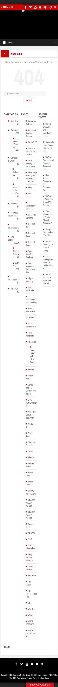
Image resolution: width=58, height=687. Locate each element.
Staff (30, 539)
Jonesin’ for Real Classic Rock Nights (31, 389)
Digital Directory (29, 280)
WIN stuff (14, 288)
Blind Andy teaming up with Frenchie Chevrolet (31, 177)
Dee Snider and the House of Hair (31, 268)
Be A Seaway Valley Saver (31, 163)
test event (32, 575)
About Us (14, 121)
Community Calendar (30, 207)
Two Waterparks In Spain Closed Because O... (48, 217)
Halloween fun (17, 173)
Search (29, 100)
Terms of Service (30, 568)
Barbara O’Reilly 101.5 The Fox (31, 151)
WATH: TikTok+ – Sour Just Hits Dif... (47, 279)
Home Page (29, 377)
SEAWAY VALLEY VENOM (30, 503)
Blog (30, 187)
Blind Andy (15, 130)
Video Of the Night (15, 144)
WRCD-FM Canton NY (30, 633)
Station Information (30, 547)
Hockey (31, 369)
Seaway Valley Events (31, 492)
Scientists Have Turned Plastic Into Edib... (48, 146)
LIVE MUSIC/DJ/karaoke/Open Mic (36, 403)
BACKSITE (32, 142)
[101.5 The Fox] (29, 11)
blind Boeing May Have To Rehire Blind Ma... (48, 262)
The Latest (11, 238)
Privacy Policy (30, 465)
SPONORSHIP (14, 227)
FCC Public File (30, 334)
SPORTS (31, 533)
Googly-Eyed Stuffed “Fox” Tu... (48, 232)
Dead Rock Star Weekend (30, 254)
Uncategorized (14, 279)
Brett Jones (29, 195)
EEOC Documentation (39, 675)
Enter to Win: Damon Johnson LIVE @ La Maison (31, 313)
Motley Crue (30, 425)
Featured (14, 203)
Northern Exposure (30, 444)
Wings (30, 615)
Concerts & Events (13, 159)
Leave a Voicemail (40, 684)
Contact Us (30, 225)
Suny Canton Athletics (29, 557)
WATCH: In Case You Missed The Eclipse (48, 200)
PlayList (31, 457)
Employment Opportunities (31, 301)
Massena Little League (16, 190)
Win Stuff (31, 609)
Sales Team (29, 474)
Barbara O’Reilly (16, 252)
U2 (29, 603)
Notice (30, 451)
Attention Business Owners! (31, 133)
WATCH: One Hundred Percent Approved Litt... (48, 163)
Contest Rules (30, 234)
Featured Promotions (13, 214)
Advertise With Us (31, 122)
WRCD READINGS (30, 623)
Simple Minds (30, 525)
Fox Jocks (32, 342)
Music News (29, 434)
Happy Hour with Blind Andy (32, 356)
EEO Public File (30, 289)
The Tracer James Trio (31, 593)
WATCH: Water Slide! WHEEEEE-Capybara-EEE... (48, 130)
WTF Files (16, 264)
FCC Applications (31, 325)
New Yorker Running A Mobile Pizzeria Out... (47, 182)
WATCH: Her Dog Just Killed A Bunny (48, 246)
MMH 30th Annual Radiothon (31, 415)
